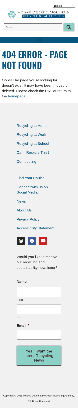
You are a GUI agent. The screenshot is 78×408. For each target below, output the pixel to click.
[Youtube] (43, 241)
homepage (17, 96)
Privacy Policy (28, 219)
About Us (24, 210)
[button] (39, 40)
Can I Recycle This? (33, 152)
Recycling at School (33, 144)
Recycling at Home (32, 126)
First (20, 299)
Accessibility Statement (35, 228)
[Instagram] (21, 241)
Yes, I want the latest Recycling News (39, 355)
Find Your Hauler (30, 178)
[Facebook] (32, 241)
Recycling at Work (31, 135)
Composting (26, 162)
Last (20, 317)
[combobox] (33, 27)
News (21, 201)
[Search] (69, 27)
